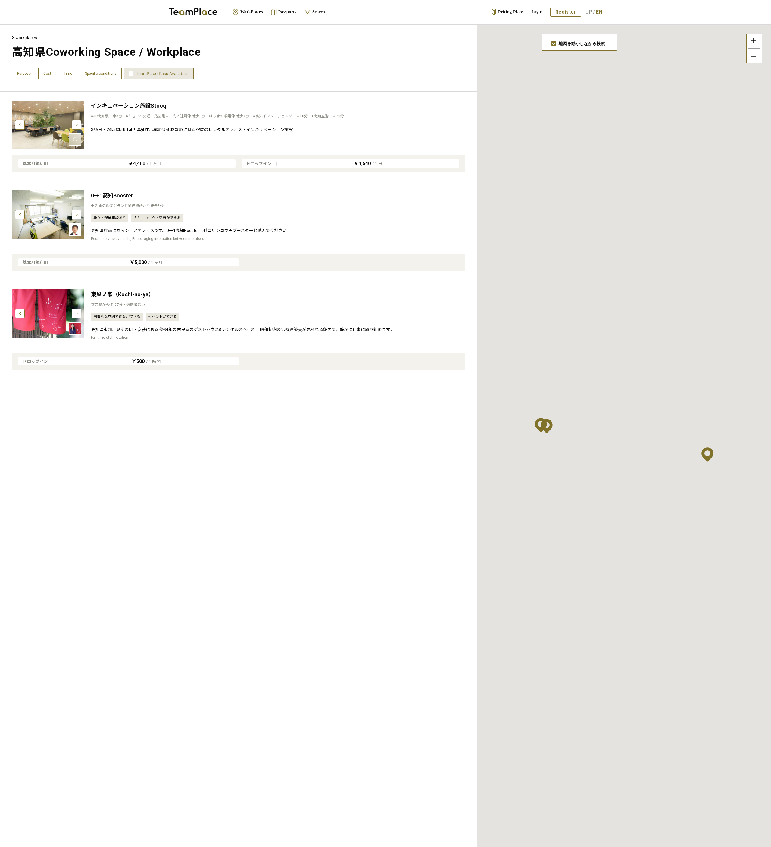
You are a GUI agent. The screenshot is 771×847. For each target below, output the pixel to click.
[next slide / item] (76, 125)
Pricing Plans (511, 12)
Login (537, 12)
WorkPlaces (251, 12)
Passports (287, 12)
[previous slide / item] (20, 125)
